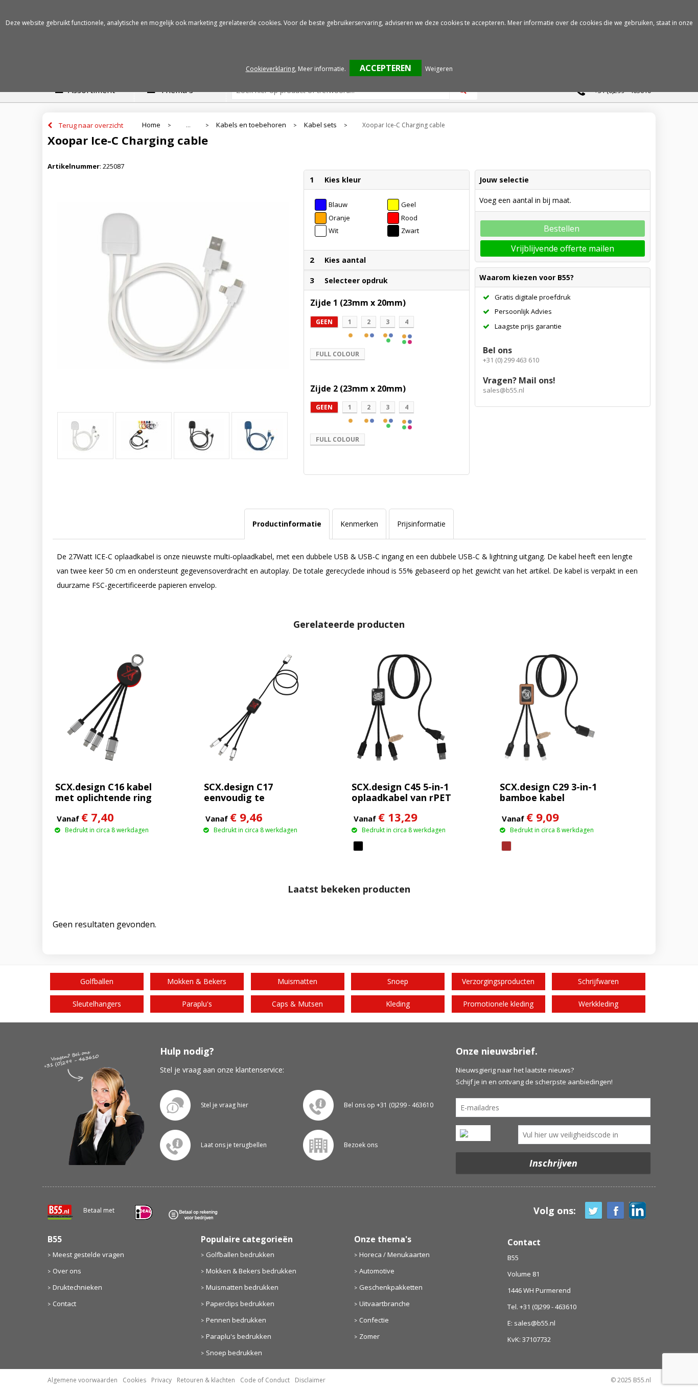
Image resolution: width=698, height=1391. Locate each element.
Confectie (374, 1320)
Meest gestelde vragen (88, 1254)
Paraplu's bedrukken (238, 1336)
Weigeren (439, 68)
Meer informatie (321, 68)
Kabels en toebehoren (251, 125)
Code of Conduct (265, 1380)
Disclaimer (310, 1380)
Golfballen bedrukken (240, 1254)
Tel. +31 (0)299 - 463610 (541, 1306)
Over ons (67, 1270)
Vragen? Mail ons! (519, 380)
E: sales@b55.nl (531, 1323)
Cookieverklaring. (271, 68)
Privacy (161, 1380)
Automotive (376, 1270)
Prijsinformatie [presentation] (421, 524)
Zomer (369, 1336)
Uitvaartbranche (384, 1303)
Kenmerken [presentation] (359, 524)
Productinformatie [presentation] (286, 524)
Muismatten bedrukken (242, 1287)
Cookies (134, 1380)
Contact (64, 1303)
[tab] (287, 524)
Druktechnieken (77, 1287)
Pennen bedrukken (236, 1320)
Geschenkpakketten (391, 1287)
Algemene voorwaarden (83, 1380)
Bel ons (497, 350)
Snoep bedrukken (234, 1352)
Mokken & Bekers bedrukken (251, 1270)
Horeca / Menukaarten (394, 1254)
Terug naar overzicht (91, 125)
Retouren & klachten (206, 1380)
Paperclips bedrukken (240, 1303)
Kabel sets (320, 125)
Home (151, 125)
